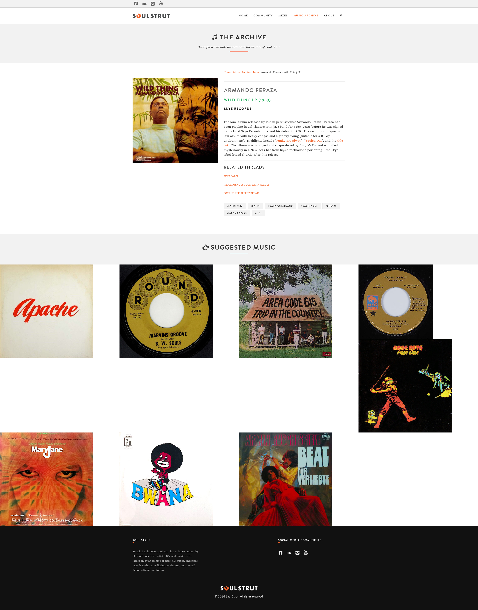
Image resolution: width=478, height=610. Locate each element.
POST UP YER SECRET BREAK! (242, 193)
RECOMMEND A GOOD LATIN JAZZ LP (246, 184)
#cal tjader (309, 206)
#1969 (258, 213)
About (329, 16)
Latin (256, 72)
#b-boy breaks (237, 213)
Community (263, 16)
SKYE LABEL (231, 176)
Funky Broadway (288, 140)
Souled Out (314, 140)
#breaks (331, 206)
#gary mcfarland (280, 206)
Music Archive (306, 16)
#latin (255, 206)
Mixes (283, 16)
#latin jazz (235, 206)
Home (243, 16)
